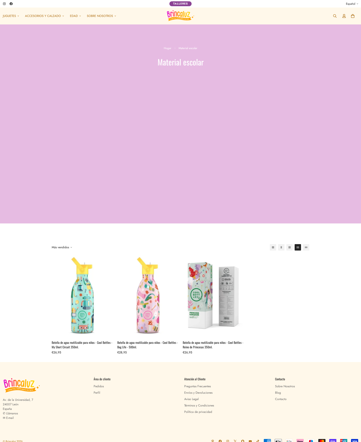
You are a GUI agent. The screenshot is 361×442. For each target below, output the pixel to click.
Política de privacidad (198, 412)
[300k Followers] (11, 3)
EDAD (74, 16)
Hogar (167, 48)
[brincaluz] (180, 16)
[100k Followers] (4, 3)
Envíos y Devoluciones (198, 393)
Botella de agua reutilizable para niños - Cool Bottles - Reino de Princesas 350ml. (213, 344)
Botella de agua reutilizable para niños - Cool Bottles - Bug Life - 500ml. (147, 344)
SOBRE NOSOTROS (100, 16)
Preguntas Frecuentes (197, 386)
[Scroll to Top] (353, 421)
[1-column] (273, 247)
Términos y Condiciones (199, 405)
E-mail (9, 418)
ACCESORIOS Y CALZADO (43, 16)
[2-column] (281, 247)
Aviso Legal (191, 399)
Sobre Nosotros (285, 386)
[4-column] (298, 247)
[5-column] (306, 247)
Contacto (281, 399)
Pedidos (99, 386)
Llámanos (11, 413)
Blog (278, 393)
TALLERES (180, 3)
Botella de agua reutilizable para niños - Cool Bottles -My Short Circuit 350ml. (82, 344)
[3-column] (289, 247)
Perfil (97, 393)
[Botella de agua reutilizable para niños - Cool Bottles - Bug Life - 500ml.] (147, 295)
